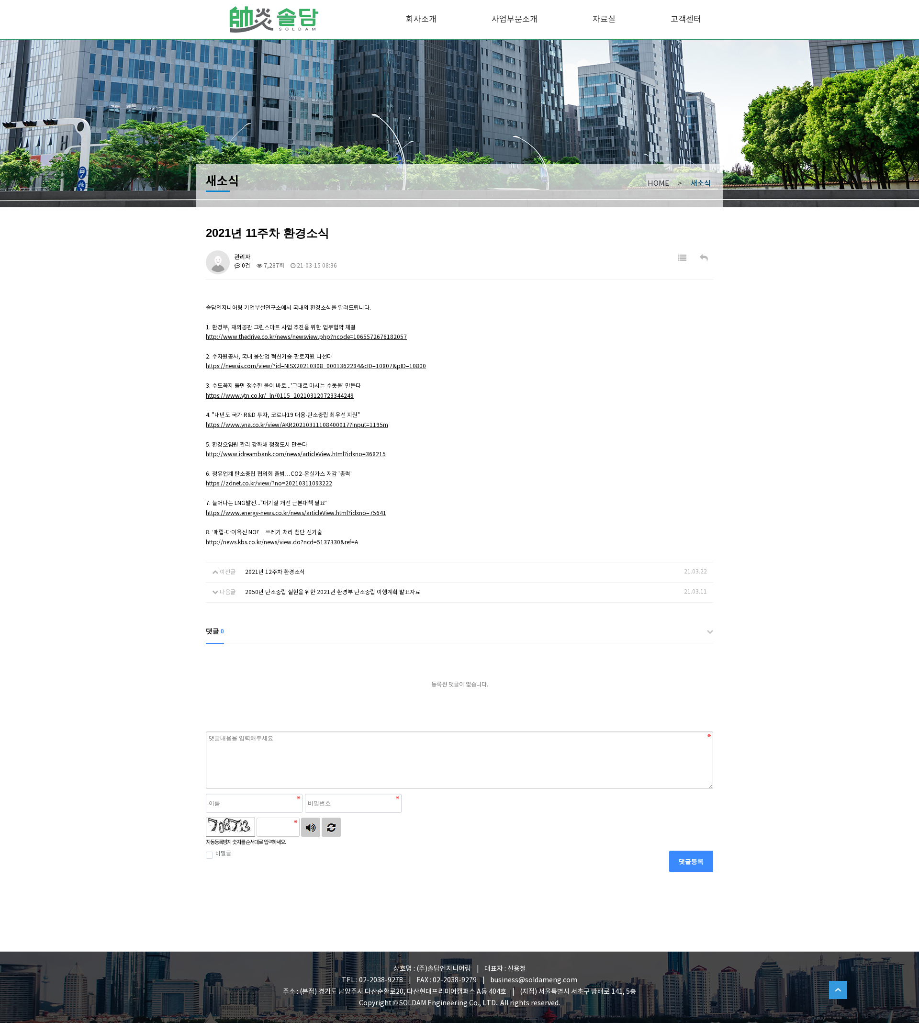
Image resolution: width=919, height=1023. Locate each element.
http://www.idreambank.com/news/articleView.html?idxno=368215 (296, 454)
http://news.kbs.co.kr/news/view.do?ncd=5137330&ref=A (282, 543)
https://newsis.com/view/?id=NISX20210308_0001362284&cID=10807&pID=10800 (316, 366)
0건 (245, 266)
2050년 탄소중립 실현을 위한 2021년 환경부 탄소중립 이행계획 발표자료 (332, 592)
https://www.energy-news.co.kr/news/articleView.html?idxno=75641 (296, 513)
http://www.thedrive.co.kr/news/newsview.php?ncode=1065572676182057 (306, 337)
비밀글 (223, 854)
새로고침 (331, 827)
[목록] (682, 258)
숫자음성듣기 (310, 827)
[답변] (704, 258)
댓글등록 (691, 861)
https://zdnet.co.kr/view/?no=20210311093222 (269, 484)
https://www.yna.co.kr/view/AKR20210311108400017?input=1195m (297, 425)
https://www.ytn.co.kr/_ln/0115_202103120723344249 (280, 396)
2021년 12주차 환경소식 (275, 572)
